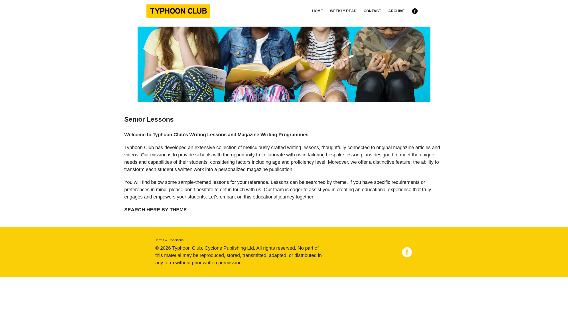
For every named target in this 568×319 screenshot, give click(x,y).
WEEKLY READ (343, 11)
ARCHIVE (396, 11)
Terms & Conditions (169, 240)
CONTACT (372, 11)
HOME (317, 11)
